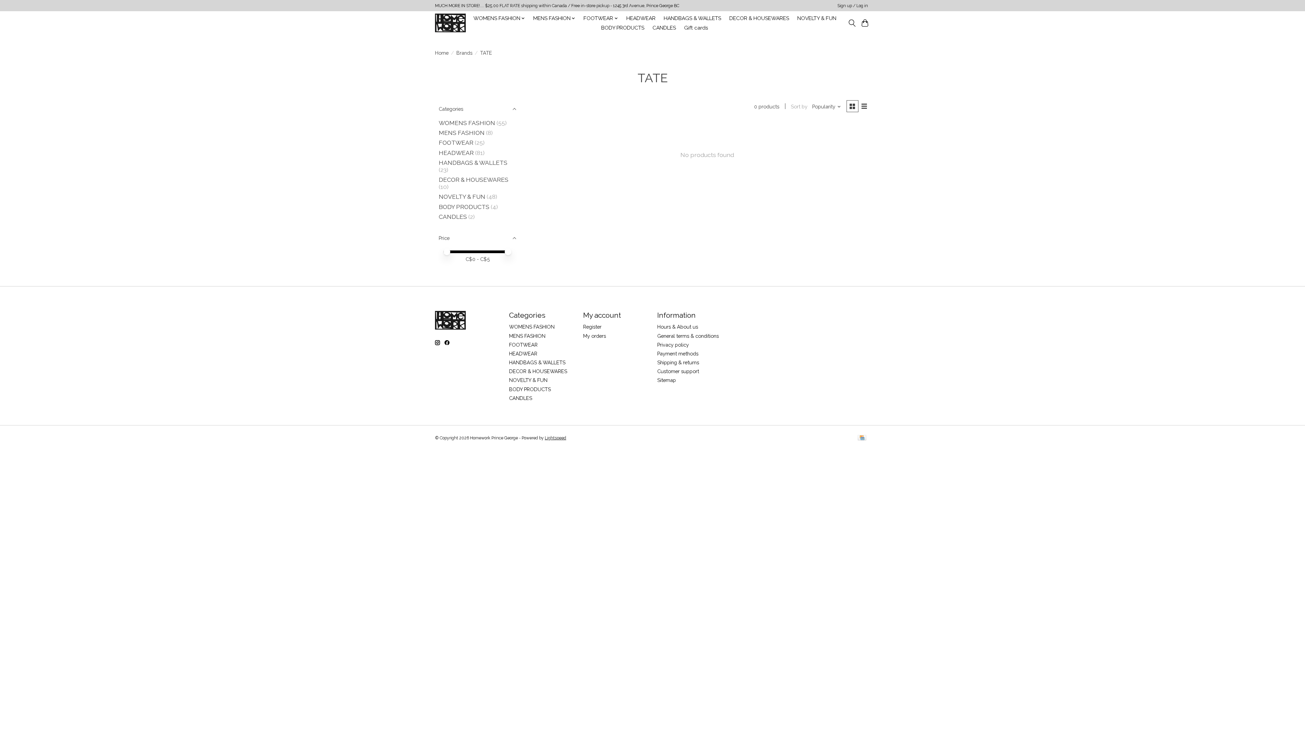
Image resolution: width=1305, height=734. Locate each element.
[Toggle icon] (852, 23)
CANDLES (664, 28)
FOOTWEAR (456, 142)
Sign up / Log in (852, 5)
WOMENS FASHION (467, 122)
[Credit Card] (862, 438)
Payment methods (677, 353)
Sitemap (666, 380)
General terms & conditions (688, 336)
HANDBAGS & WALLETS (692, 18)
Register (592, 327)
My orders (594, 336)
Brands (464, 53)
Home (442, 53)
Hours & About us (677, 327)
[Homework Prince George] (450, 23)
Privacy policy (673, 345)
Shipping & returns (678, 362)
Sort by (799, 106)
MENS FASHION (462, 132)
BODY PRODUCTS (622, 28)
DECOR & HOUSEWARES (759, 18)
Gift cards (696, 28)
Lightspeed (555, 438)
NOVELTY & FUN (816, 18)
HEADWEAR (641, 18)
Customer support (678, 371)
